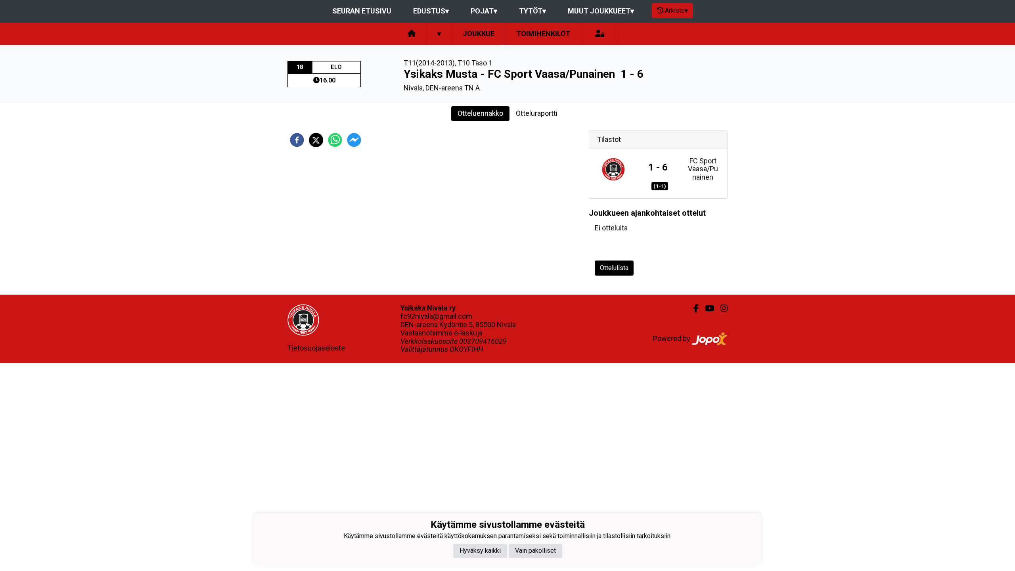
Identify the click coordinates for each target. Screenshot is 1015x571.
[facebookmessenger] (354, 140)
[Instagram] (721, 308)
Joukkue (478, 33)
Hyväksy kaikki (480, 550)
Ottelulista (614, 268)
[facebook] (297, 140)
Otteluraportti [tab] (536, 113)
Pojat (484, 11)
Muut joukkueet (601, 11)
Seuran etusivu (361, 11)
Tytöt (532, 11)
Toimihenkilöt (543, 33)
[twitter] (316, 140)
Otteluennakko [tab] (480, 113)
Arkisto (676, 10)
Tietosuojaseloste (316, 348)
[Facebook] (693, 308)
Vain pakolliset (535, 550)
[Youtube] (706, 308)
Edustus (431, 11)
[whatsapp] (335, 140)
